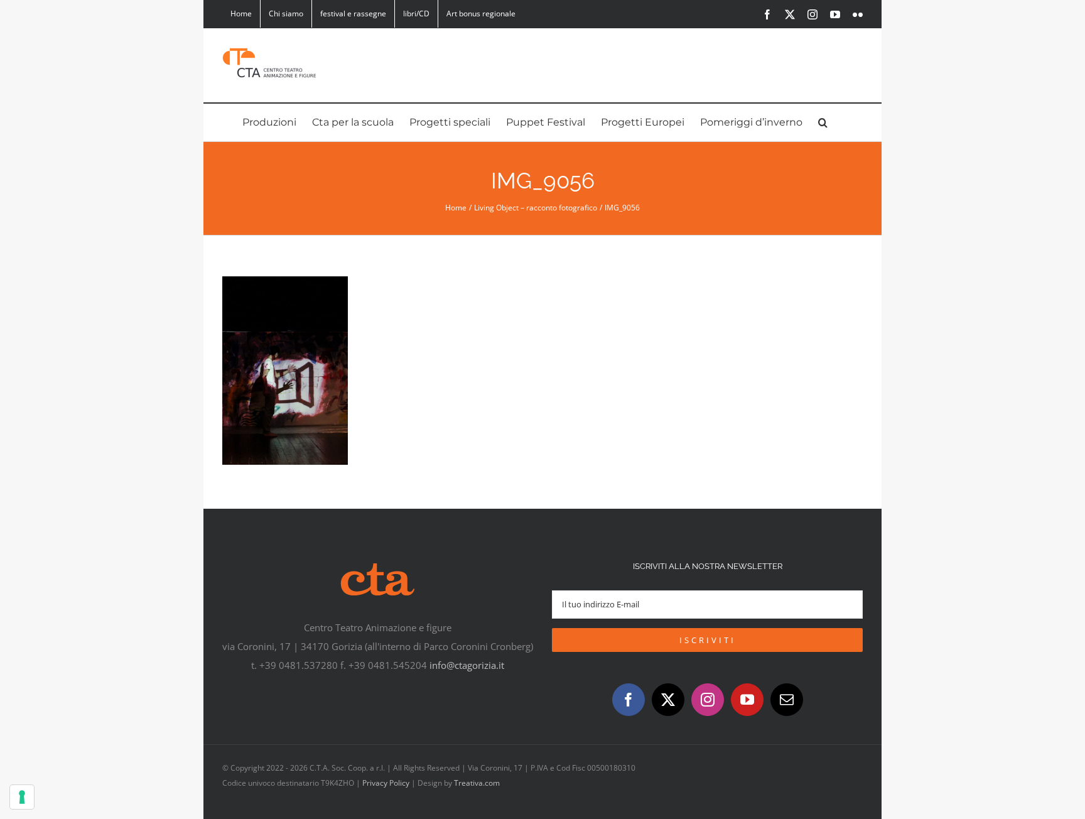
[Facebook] (628, 699)
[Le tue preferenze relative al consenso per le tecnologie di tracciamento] (22, 797)
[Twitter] (668, 699)
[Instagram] (707, 699)
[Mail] (786, 699)
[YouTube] (747, 699)
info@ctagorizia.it (466, 665)
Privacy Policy (385, 783)
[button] (823, 122)
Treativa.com (477, 783)
